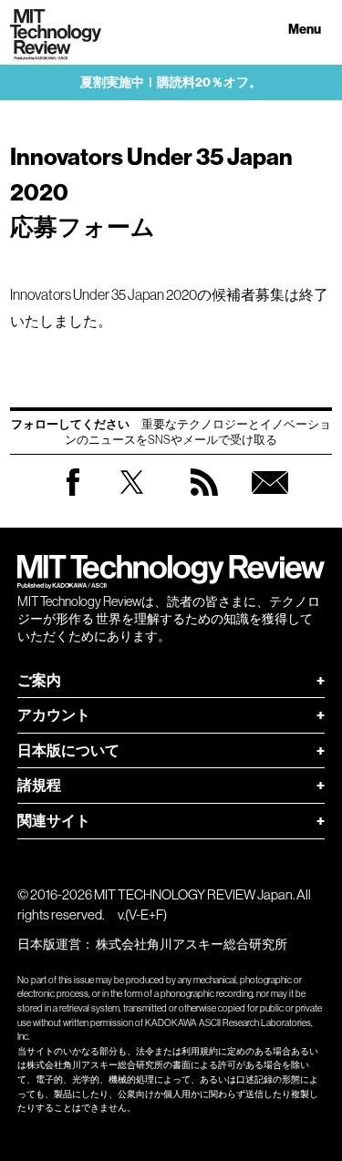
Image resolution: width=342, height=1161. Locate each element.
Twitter (131, 499)
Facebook (73, 495)
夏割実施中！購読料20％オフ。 (171, 82)
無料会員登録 (270, 499)
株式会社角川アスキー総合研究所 (191, 944)
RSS (204, 499)
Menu (304, 29)
